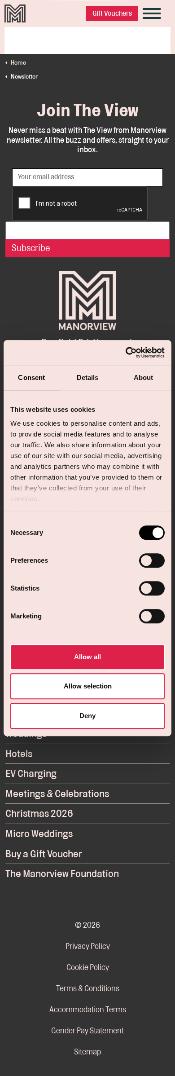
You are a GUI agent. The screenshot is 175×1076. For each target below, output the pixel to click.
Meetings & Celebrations (57, 794)
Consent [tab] (31, 377)
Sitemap (87, 1052)
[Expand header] (151, 13)
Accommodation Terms (87, 1009)
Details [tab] (88, 377)
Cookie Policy (87, 967)
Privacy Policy (88, 946)
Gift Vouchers (112, 13)
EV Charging (31, 773)
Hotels (18, 754)
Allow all (87, 657)
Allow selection (88, 686)
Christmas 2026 (39, 813)
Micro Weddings (39, 834)
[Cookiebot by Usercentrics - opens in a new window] (126, 352)
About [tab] (143, 377)
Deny (87, 715)
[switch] (152, 560)
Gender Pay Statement (87, 1031)
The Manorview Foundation (62, 874)
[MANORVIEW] (17, 13)
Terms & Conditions (87, 988)
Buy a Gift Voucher (43, 854)
